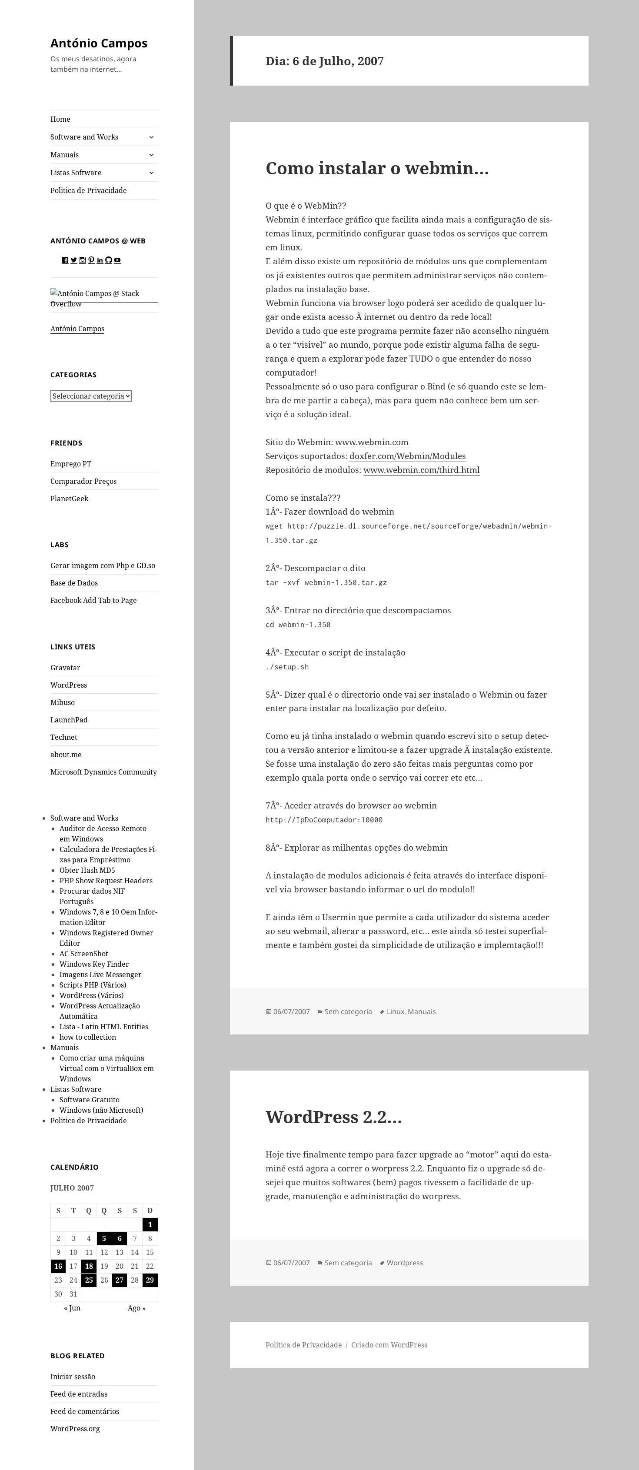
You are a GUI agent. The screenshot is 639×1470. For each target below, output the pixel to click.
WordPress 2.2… (334, 1116)
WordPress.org (75, 1428)
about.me (66, 754)
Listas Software (76, 172)
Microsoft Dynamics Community (103, 772)
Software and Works (84, 137)
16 (58, 1266)
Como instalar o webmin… (377, 167)
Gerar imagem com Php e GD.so (102, 565)
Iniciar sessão (72, 1376)
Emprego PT (70, 464)
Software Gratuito (90, 1099)
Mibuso (62, 702)
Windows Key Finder (94, 964)
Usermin (339, 917)
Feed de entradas (78, 1394)
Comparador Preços (83, 481)
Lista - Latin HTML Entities (104, 1026)
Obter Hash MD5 (87, 870)
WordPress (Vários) (92, 995)
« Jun (72, 1308)
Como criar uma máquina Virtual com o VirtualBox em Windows (107, 1068)
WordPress (68, 685)
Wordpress (405, 1262)
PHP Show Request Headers (106, 880)
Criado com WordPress (389, 1345)
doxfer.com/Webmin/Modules (407, 456)
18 (89, 1266)
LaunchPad (69, 720)
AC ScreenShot (84, 953)
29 (150, 1280)
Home (60, 119)
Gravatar (65, 667)
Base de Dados (74, 583)
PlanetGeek (69, 498)
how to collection (88, 1037)
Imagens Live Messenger (101, 974)
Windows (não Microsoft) (101, 1110)
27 (119, 1280)
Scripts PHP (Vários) (93, 985)
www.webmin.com (372, 442)
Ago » (137, 1308)
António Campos (98, 43)
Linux (395, 1011)
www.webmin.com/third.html (421, 470)
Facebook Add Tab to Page (93, 600)
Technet (63, 737)
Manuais (64, 155)
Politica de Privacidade (88, 190)
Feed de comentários (84, 1411)
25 (89, 1280)
